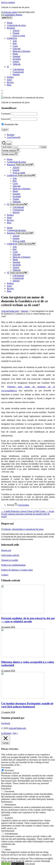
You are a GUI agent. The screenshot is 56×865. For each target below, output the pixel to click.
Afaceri (16, 30)
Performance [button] (7, 802)
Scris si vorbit (19, 35)
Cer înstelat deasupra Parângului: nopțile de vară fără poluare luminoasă (27, 705)
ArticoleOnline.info (10, 311)
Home (9, 22)
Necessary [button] (5, 767)
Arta (15, 41)
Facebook (5, 723)
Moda (15, 54)
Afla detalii (30, 863)
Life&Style (12, 38)
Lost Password (13, 137)
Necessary (9, 770)
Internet (16, 74)
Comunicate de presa (16, 25)
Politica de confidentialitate (13, 565)
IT (8, 66)
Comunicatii (18, 72)
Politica (10, 77)
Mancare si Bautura (21, 51)
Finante (16, 33)
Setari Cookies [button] (17, 863)
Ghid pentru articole (10, 555)
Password (5, 119)
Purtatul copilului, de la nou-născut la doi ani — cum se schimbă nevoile (28, 620)
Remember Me (11, 124)
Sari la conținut (8, 2)
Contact (4, 575)
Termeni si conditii (9, 560)
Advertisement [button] (7, 831)
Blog (9, 85)
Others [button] (4, 846)
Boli (15, 43)
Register (10, 134)
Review (10, 82)
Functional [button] (6, 788)
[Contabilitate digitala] (11, 15)
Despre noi (6, 550)
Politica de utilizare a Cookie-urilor (17, 570)
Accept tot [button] (5, 863)
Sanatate (16, 56)
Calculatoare (18, 69)
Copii (15, 46)
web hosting (23, 505)
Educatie (17, 48)
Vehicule (17, 64)
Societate (17, 59)
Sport (9, 79)
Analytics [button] (5, 815)
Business (11, 28)
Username (5, 113)
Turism (16, 61)
